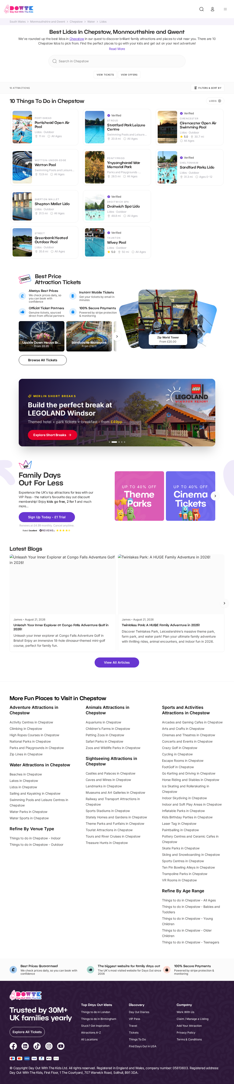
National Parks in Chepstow (30, 741)
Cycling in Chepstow (177, 754)
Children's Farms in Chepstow (108, 729)
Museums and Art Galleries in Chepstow (115, 792)
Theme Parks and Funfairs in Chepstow (115, 823)
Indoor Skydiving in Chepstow (184, 798)
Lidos (103, 21)
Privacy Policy (186, 1032)
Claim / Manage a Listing (192, 1019)
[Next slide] (215, 495)
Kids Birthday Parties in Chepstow (187, 817)
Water (91, 21)
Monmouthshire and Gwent (47, 21)
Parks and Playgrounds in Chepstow (37, 748)
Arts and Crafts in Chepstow (183, 729)
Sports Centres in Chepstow (183, 861)
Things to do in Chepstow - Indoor (35, 838)
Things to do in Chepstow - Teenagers (190, 942)
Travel (133, 1025)
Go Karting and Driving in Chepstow (188, 773)
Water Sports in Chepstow (29, 818)
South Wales (18, 21)
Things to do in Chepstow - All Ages (189, 900)
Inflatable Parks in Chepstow (183, 811)
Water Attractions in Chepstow (40, 764)
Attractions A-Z (91, 1032)
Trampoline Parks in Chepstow (184, 874)
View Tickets (105, 74)
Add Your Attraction (189, 1025)
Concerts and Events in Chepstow (187, 741)
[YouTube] (60, 1046)
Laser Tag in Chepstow (179, 823)
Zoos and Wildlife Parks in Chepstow (113, 748)
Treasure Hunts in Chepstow (107, 843)
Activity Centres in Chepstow (31, 722)
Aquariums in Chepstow (103, 722)
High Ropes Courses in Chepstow (34, 735)
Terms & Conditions (189, 1039)
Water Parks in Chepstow (28, 812)
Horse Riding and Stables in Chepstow (190, 780)
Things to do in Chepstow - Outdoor (36, 844)
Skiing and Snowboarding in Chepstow (191, 854)
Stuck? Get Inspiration (95, 1025)
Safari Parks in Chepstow (104, 741)
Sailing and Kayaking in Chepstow (35, 793)
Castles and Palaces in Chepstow (110, 773)
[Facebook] (13, 1046)
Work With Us (185, 1012)
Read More (117, 49)
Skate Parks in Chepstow (180, 848)
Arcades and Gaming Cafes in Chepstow (192, 722)
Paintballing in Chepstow (180, 830)
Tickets (133, 1032)
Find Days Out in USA (142, 1046)
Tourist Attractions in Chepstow (109, 830)
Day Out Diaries (139, 1012)
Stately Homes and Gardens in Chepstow (116, 817)
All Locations (89, 1039)
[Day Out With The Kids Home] (19, 9)
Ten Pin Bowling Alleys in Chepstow (188, 867)
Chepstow (76, 21)
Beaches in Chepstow (26, 774)
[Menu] (225, 9)
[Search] (202, 9)
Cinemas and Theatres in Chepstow (188, 735)
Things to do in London (95, 1012)
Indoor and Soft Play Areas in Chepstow (192, 804)
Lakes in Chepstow (24, 781)
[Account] (212, 9)
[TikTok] (37, 1046)
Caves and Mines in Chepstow (108, 780)
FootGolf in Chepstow (178, 767)
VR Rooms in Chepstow (179, 880)
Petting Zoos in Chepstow (105, 735)
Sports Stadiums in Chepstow (108, 811)
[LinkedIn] (25, 1046)
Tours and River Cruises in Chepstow (113, 836)
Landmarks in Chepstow (104, 786)
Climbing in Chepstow (26, 729)
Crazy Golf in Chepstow (179, 748)
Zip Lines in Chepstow (26, 754)
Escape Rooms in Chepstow (182, 760)
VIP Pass (134, 1019)
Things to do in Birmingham (98, 1019)
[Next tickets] (117, 336)
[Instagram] (49, 1046)
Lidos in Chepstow (23, 787)
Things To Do (137, 1039)
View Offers (129, 74)
